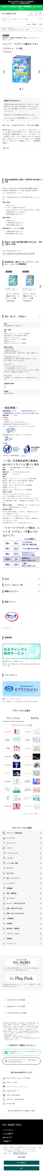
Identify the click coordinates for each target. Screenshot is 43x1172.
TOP (4, 28)
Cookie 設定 (21, 1157)
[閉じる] (40, 1147)
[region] (21, 1158)
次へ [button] (39, 72)
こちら (23, 455)
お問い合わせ (6, 1137)
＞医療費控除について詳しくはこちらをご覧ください (21, 413)
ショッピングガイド (8, 1130)
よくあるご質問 (7, 1133)
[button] (40, 286)
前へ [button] (4, 72)
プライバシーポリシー (19, 1153)
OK (21, 1168)
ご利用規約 (6, 1141)
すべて (5, 19)
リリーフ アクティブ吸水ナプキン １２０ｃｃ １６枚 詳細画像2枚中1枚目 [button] (20, 89)
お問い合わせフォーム (31, 1038)
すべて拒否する (21, 1162)
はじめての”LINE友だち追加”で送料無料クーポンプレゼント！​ (21, 8)
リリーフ (10, 28)
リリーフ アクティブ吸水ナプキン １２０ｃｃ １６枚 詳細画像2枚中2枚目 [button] (23, 89)
